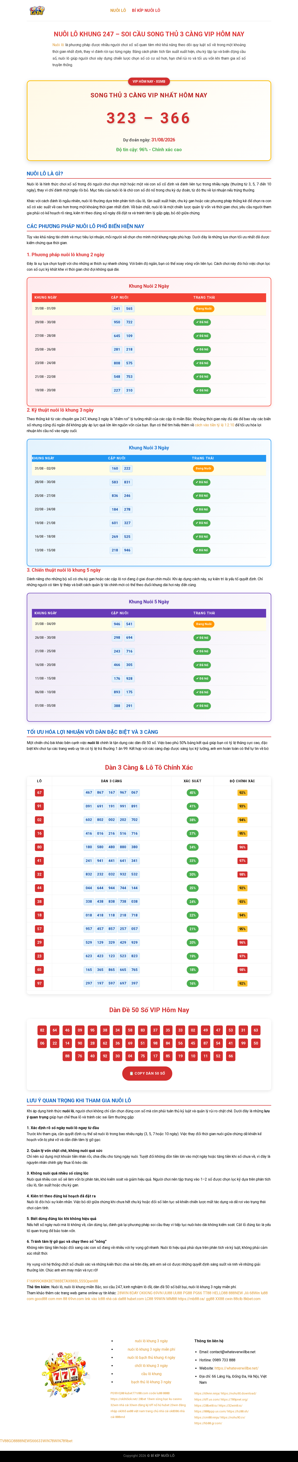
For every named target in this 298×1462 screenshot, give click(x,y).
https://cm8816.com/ (94, 1307)
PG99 (114, 1393)
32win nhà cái (120, 1405)
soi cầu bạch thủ (38, 1307)
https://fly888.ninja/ (64, 1307)
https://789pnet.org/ (234, 1399)
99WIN (159, 1299)
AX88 (70, 1281)
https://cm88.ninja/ (207, 1417)
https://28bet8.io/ (206, 1405)
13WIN (243, 1307)
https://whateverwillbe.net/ (237, 1368)
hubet (165, 1405)
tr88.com (142, 1393)
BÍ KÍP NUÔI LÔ (146, 10)
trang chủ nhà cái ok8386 (162, 1411)
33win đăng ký (139, 1405)
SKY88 (134, 1312)
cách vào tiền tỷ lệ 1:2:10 (214, 425)
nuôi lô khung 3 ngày (151, 1341)
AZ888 (254, 1307)
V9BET (185, 1307)
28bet (142, 1399)
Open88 (91, 1281)
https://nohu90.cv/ (232, 1417)
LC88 (149, 1299)
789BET (197, 1307)
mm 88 (61, 1299)
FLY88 (164, 1307)
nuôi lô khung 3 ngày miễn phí (151, 1349)
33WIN (44, 1441)
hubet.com (135, 1299)
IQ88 (121, 1393)
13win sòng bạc (157, 1399)
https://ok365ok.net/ (124, 1399)
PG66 (197, 1293)
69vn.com (76, 1299)
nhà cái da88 (116, 1299)
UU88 (167, 1293)
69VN (158, 1293)
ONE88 (154, 1307)
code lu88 (155, 1393)
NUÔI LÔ (118, 10)
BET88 (208, 1307)
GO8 (12, 1441)
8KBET (49, 1281)
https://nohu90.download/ (238, 1393)
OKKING (145, 1293)
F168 (31, 1281)
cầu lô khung (151, 1374)
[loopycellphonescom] (65, 10)
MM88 (171, 1299)
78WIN (55, 1441)
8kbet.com (252, 1299)
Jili (246, 1293)
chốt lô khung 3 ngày (151, 1365)
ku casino (175, 1399)
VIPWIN (266, 1307)
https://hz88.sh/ (238, 1411)
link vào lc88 (95, 1299)
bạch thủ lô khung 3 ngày (151, 1382)
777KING (231, 1307)
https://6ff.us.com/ (207, 1399)
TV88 (4, 1441)
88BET (60, 1281)
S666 (34, 1441)
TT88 (207, 1293)
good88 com (45, 1299)
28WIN (123, 1293)
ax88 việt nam (136, 1411)
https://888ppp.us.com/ (210, 1411)
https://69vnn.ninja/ (207, 1393)
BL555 (79, 1281)
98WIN (219, 1307)
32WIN (174, 1307)
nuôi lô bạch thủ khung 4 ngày (151, 1357)
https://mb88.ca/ (191, 1299)
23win (174, 1405)
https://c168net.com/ (124, 1307)
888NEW (236, 1293)
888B (144, 1307)
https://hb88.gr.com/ (208, 1423)
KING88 (155, 1312)
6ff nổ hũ (155, 1405)
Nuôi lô (58, 45)
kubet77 (130, 1393)
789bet (66, 1441)
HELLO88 (220, 1293)
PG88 (187, 1293)
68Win (255, 1293)
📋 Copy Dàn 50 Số (147, 1073)
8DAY (133, 1293)
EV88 (165, 1312)
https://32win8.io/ (230, 1405)
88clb (238, 1299)
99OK (39, 1281)
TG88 (144, 1312)
